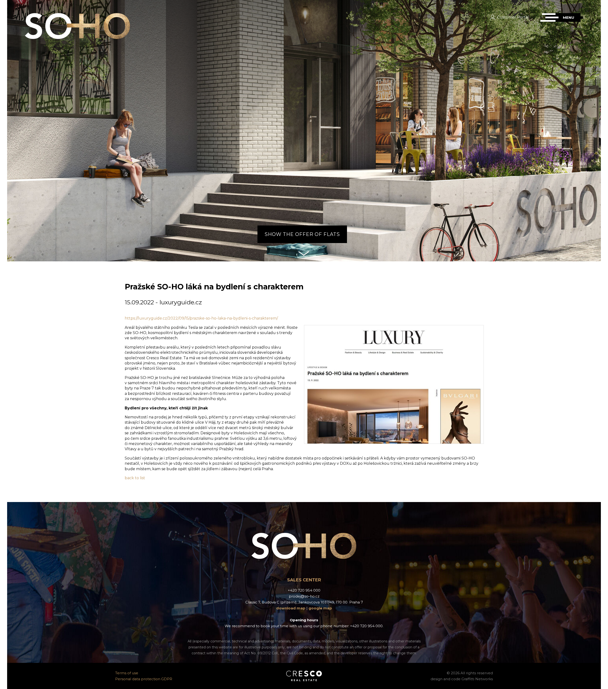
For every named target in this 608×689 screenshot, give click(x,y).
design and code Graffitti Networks (462, 679)
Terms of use (126, 673)
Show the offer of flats (302, 234)
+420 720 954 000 (304, 590)
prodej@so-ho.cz (304, 596)
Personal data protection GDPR (143, 679)
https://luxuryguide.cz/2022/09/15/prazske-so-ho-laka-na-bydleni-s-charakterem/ (201, 318)
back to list (135, 478)
